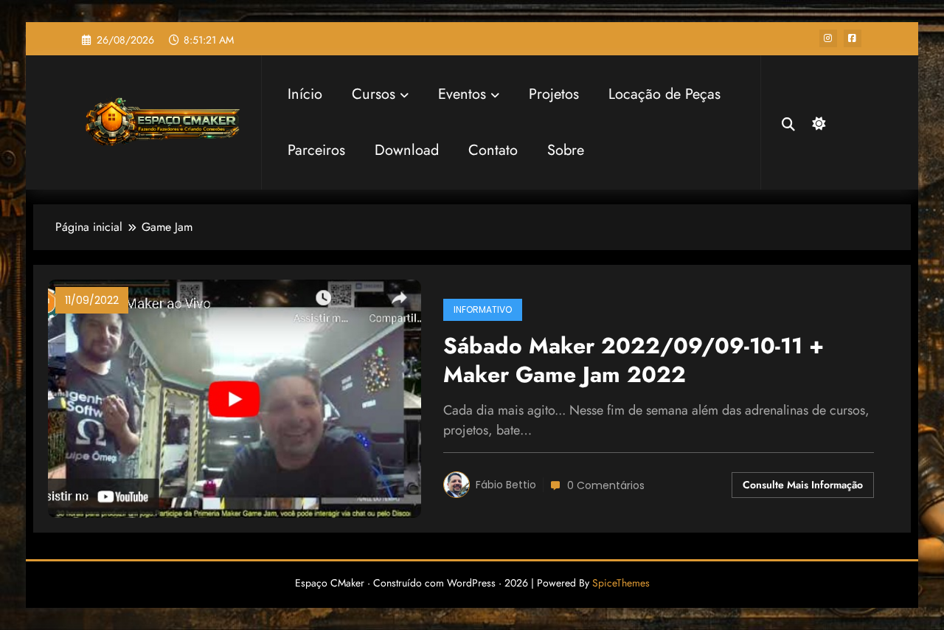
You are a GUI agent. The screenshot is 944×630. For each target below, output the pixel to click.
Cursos (373, 94)
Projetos (554, 94)
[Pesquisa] (788, 122)
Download (407, 150)
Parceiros (316, 150)
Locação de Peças (664, 94)
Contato (493, 150)
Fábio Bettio (506, 484)
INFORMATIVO (483, 309)
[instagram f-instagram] (828, 38)
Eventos (462, 94)
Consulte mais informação (803, 484)
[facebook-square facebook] (852, 38)
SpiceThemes (621, 582)
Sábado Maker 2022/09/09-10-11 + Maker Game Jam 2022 (633, 360)
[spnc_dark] (817, 122)
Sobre (565, 150)
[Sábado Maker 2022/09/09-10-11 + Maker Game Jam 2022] (234, 397)
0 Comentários (606, 485)
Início (305, 94)
